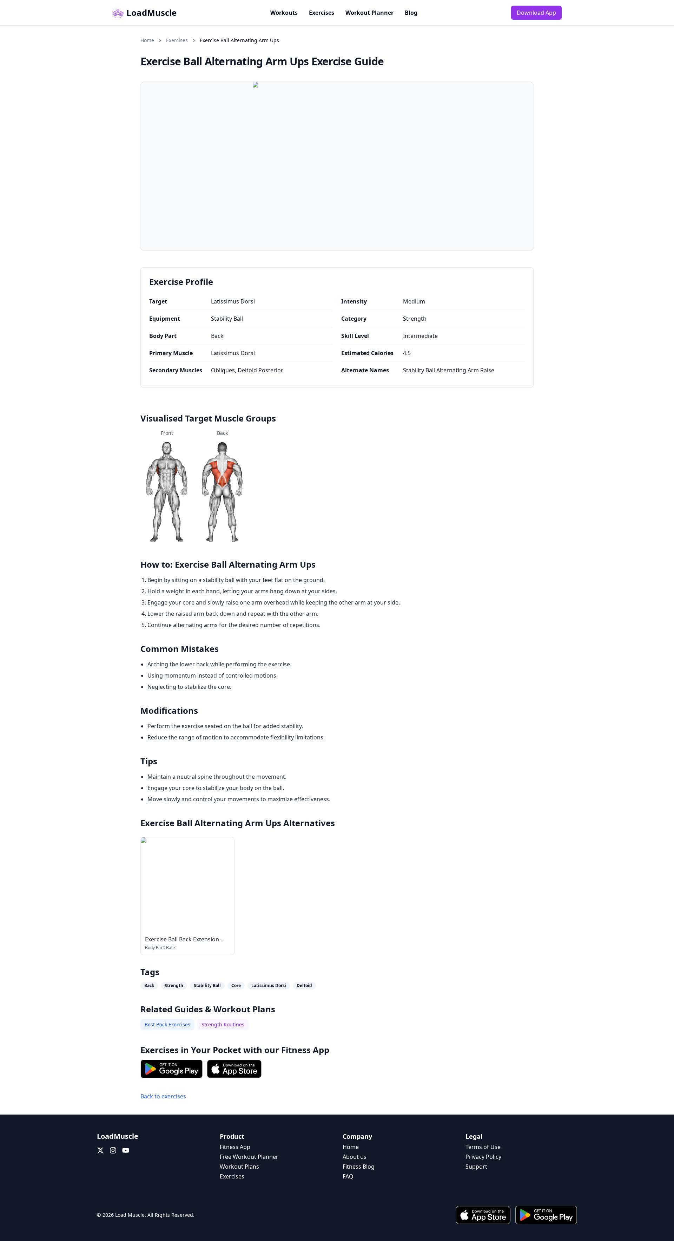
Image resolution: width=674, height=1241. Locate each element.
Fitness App (305, 1050)
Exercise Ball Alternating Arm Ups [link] (239, 40)
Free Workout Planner (249, 1157)
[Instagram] (113, 1150)
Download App (536, 13)
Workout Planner (369, 13)
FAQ (348, 1176)
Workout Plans (239, 1166)
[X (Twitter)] (100, 1150)
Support (476, 1166)
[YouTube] (125, 1150)
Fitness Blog (359, 1166)
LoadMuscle (151, 12)
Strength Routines (222, 1024)
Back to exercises (163, 1096)
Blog (411, 13)
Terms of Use (483, 1147)
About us (354, 1157)
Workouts (284, 13)
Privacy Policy (483, 1157)
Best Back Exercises (167, 1024)
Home (147, 40)
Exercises (321, 13)
